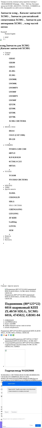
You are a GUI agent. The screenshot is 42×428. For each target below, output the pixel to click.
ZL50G (12, 75)
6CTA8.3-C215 (15, 161)
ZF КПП (12, 218)
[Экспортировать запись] (40, 415)
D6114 (11, 131)
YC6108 (12, 175)
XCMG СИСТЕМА (17, 121)
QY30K (12, 108)
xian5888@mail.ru (11, 322)
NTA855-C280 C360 (17, 149)
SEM (11, 230)
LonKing (13, 222)
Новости (8, 236)
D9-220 (12, 139)
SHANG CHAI (10, 127)
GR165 (12, 58)
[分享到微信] (13, 335)
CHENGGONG (15, 209)
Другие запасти (10, 189)
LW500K (13, 83)
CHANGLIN (14, 197)
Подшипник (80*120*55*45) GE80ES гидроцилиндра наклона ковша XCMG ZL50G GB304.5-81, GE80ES (22, 344)
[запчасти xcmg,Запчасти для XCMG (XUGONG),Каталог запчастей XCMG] (21, 48)
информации (9, 320)
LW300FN (13, 88)
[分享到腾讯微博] (9, 335)
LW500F (12, 100)
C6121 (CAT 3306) (17, 135)
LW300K (13, 79)
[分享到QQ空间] (4, 335)
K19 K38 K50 (15, 157)
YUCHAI (8, 171)
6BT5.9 (12, 153)
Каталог (38, 380)
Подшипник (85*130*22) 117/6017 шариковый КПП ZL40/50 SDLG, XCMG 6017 (21, 340)
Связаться (14, 412)
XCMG (7, 54)
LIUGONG (13, 214)
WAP (6, 37)
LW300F (12, 92)
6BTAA (12, 166)
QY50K (12, 113)
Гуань (31, 425)
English (12, 34)
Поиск (7, 238)
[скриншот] (12, 415)
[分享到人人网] (11, 335)
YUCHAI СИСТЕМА (18, 180)
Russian (3, 32)
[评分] (7, 416)
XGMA (12, 193)
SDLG (11, 201)
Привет (7, 412)
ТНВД (7, 187)
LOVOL (12, 226)
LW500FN (13, 96)
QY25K (12, 104)
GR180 (12, 63)
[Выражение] (4, 416)
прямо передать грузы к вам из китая (18, 325)
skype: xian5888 (10, 324)
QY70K (12, 117)
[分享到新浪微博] (6, 335)
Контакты (8, 240)
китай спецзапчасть (12, 327)
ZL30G (12, 71)
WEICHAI (8, 185)
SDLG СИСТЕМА (15, 205)
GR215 (12, 67)
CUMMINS (9, 145)
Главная (7, 53)
